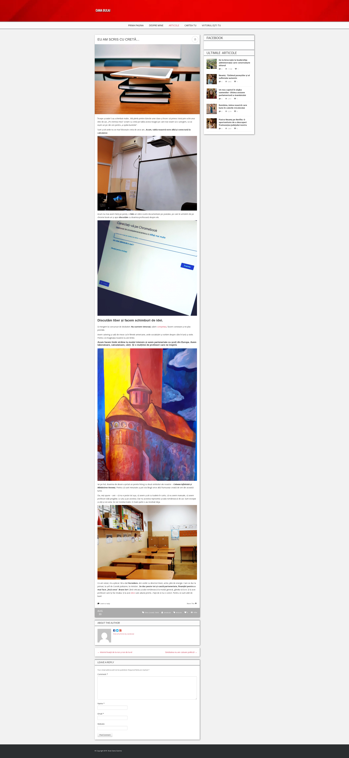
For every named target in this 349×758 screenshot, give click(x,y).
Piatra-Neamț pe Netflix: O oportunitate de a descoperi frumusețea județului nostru (233, 122)
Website (101, 724)
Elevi (146, 612)
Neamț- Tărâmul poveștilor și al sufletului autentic (234, 76)
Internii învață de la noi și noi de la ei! (114, 652)
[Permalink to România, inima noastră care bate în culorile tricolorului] (213, 109)
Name (101, 703)
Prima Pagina (136, 25)
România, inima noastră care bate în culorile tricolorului (233, 106)
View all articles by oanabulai (123, 634)
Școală (151, 612)
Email (100, 713)
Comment (102, 674)
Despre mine (156, 25)
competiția (161, 326)
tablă (157, 612)
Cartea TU (190, 25)
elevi (133, 593)
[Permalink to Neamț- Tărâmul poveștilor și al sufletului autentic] (213, 80)
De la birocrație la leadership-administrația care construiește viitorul (234, 63)
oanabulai (167, 612)
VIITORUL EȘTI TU (211, 25)
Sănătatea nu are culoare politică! (181, 652)
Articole (174, 25)
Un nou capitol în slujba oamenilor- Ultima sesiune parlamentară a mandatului (232, 92)
